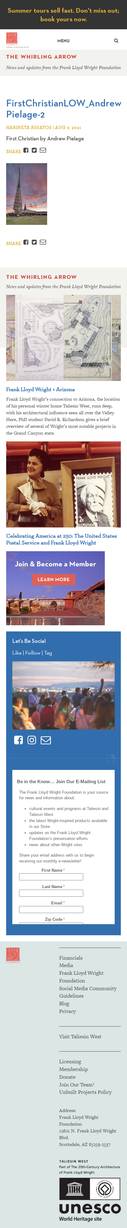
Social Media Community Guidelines (88, 992)
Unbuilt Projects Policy (85, 1092)
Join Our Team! (76, 1084)
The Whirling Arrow (41, 56)
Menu (63, 41)
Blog (64, 1003)
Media (66, 965)
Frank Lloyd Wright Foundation (81, 976)
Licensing (70, 1061)
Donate (67, 1077)
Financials (71, 957)
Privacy (67, 1011)
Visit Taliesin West (80, 1036)
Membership (73, 1069)
